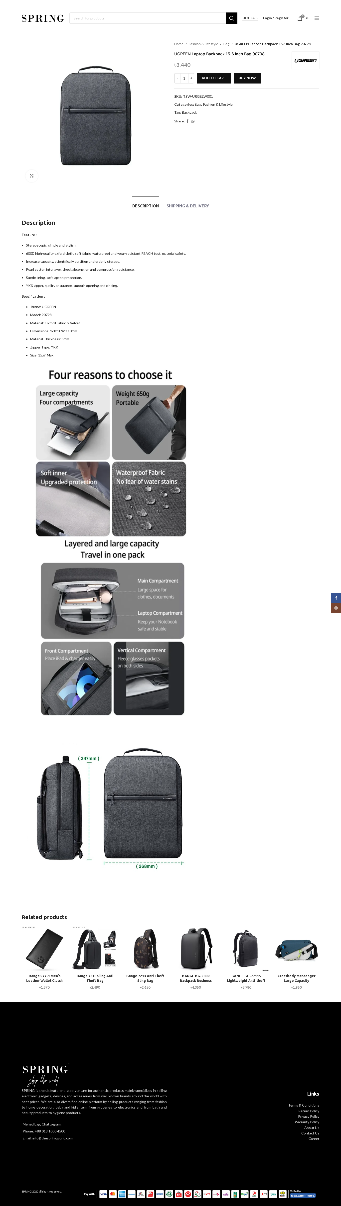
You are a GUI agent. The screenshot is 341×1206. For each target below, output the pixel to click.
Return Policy (308, 1111)
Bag (226, 44)
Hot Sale (250, 18)
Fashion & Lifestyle (203, 44)
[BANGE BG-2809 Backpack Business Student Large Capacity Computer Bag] (195, 948)
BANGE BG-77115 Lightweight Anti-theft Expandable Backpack (246, 981)
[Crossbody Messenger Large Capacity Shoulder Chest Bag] (296, 948)
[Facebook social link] (187, 121)
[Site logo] (43, 17)
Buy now (247, 78)
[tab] (145, 203)
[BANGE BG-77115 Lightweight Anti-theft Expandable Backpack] (246, 948)
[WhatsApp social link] (193, 121)
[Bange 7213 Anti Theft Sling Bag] (145, 948)
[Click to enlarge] (31, 176)
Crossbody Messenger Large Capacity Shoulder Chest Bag (297, 981)
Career (314, 1138)
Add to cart (214, 78)
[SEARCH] (231, 18)
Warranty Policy (307, 1122)
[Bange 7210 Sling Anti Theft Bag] (95, 948)
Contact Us (310, 1133)
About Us (311, 1127)
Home (178, 44)
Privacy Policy (308, 1116)
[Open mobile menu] (317, 18)
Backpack (189, 112)
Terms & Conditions (303, 1105)
